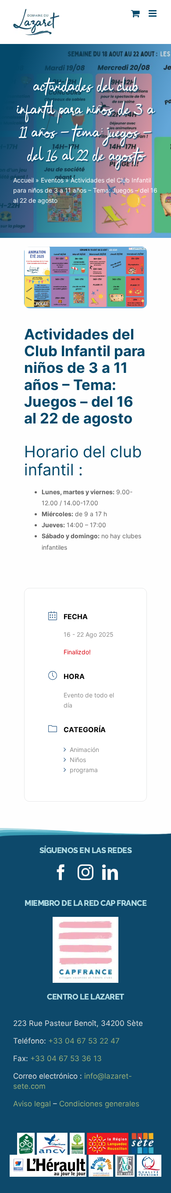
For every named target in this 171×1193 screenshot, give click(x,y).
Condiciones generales (99, 1103)
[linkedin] (110, 872)
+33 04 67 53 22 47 (84, 1040)
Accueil (23, 180)
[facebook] (61, 872)
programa (84, 769)
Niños (78, 759)
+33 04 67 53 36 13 (66, 1058)
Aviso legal (32, 1103)
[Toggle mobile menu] (153, 13)
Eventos (52, 180)
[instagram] (85, 872)
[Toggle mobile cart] (135, 13)
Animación (84, 749)
